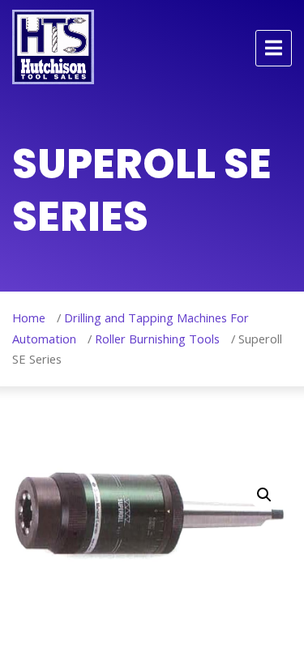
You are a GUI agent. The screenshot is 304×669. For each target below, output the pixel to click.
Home (28, 317)
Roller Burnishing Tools (157, 338)
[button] (264, 494)
